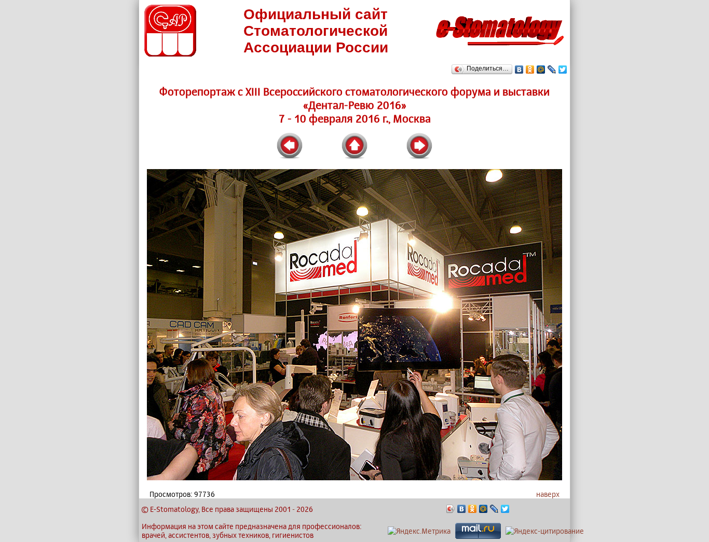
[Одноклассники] (530, 69)
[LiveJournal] (552, 69)
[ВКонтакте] (519, 69)
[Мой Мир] (541, 69)
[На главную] (500, 48)
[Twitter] (562, 69)
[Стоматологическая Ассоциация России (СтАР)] (170, 53)
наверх (548, 494)
